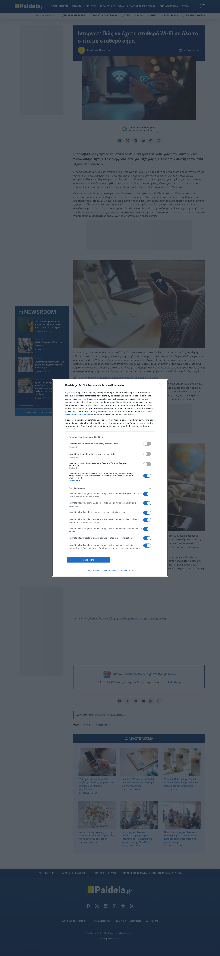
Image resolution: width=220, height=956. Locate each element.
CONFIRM (88, 560)
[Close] (162, 385)
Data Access (110, 570)
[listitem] (110, 437)
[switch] (147, 444)
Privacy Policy (126, 570)
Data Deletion (93, 570)
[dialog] (110, 478)
